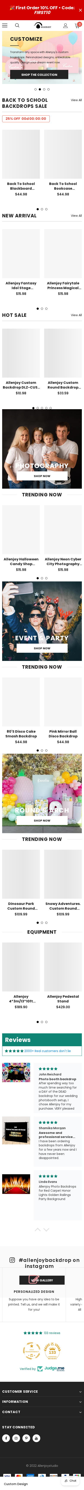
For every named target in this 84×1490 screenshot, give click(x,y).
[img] (14, 1028)
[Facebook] (6, 1416)
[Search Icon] (21, 25)
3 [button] (44, 67)
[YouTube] (36, 1416)
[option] (42, 46)
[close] (80, 10)
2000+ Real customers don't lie (47, 1028)
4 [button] (48, 67)
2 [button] (40, 67)
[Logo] (42, 25)
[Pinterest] (26, 1416)
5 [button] (51, 385)
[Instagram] (16, 1416)
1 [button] (35, 67)
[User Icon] (65, 25)
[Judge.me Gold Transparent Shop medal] (31, 1328)
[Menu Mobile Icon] (4, 25)
